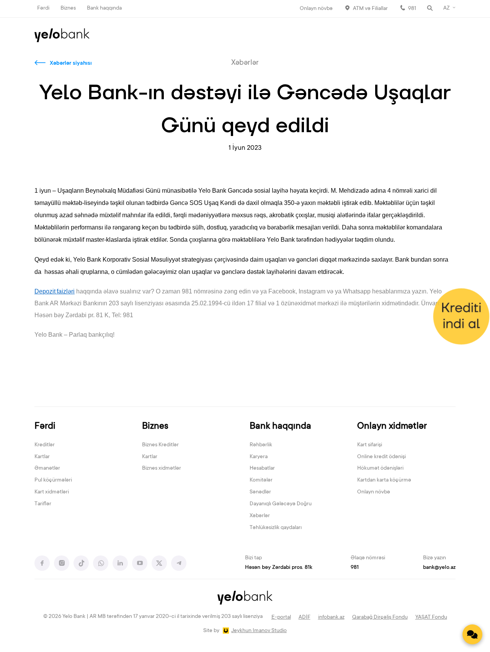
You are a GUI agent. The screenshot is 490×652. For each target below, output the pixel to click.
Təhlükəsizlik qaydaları (276, 528)
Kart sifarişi (369, 445)
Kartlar (42, 457)
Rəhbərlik (261, 445)
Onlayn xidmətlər (392, 426)
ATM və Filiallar (370, 9)
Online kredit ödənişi (381, 457)
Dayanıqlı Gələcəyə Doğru (281, 504)
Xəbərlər (260, 516)
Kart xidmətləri (51, 492)
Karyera (259, 457)
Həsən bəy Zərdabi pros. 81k (278, 568)
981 (412, 9)
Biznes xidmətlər (161, 468)
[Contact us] (472, 634)
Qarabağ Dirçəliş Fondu (380, 617)
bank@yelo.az (439, 568)
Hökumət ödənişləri (380, 468)
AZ (446, 8)
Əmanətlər (47, 468)
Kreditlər (44, 445)
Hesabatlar (262, 468)
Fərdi (43, 8)
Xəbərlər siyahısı (71, 64)
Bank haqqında (104, 8)
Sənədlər (260, 492)
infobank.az (331, 617)
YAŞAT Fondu (431, 617)
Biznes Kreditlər (160, 445)
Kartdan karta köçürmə (384, 480)
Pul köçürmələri (53, 480)
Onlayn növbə (316, 9)
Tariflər (42, 504)
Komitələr (261, 480)
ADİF (304, 617)
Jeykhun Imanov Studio (259, 631)
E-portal (281, 617)
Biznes (68, 8)
